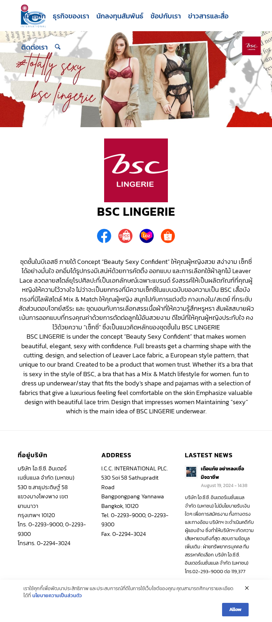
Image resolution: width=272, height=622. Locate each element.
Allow (235, 609)
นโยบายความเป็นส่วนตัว (57, 595)
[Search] (57, 47)
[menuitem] (33, 16)
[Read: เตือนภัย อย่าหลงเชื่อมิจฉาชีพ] (191, 471)
